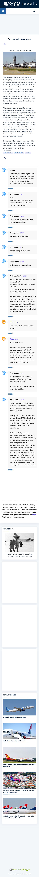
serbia (28, 152)
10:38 (25, 276)
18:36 (22, 400)
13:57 (22, 194)
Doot (12, 322)
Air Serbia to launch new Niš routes (14, 741)
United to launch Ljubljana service (14, 717)
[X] (25, 4)
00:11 (22, 247)
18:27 (22, 373)
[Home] (3, 11)
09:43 (22, 261)
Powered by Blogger (21, 869)
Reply (10, 188)
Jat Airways (8, 152)
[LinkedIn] (31, 4)
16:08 (16, 339)
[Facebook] (22, 4)
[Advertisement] (19, 24)
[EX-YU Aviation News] (11, 3)
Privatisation (19, 152)
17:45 (22, 233)
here (34, 515)
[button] (4, 44)
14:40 (22, 216)
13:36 (17, 170)
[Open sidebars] (34, 11)
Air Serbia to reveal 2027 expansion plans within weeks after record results (19, 817)
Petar (12, 339)
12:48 (16, 322)
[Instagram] (28, 4)
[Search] (36, 4)
